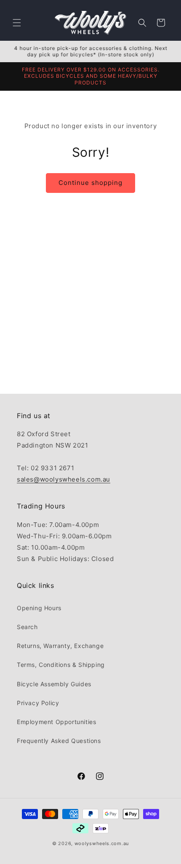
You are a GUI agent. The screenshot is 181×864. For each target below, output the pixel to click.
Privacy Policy (38, 702)
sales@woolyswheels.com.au (63, 479)
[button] (17, 22)
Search (27, 626)
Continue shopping (90, 183)
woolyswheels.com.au (102, 843)
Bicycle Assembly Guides (54, 684)
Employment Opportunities (56, 721)
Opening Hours (39, 607)
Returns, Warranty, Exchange (60, 645)
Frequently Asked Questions (59, 740)
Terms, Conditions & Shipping (61, 664)
